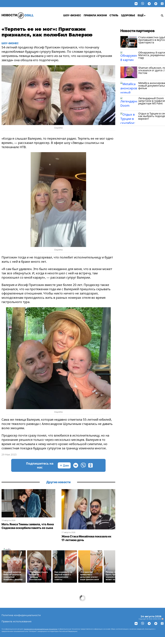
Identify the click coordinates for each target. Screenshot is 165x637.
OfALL (18, 15)
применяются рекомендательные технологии (40, 629)
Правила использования (16, 621)
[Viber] (142, 3)
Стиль (113, 15)
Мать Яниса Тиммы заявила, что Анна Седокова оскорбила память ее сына (28, 526)
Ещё (141, 15)
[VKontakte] (136, 3)
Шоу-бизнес (72, 15)
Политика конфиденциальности (21, 615)
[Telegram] (149, 3)
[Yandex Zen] (155, 3)
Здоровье (128, 15)
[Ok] (162, 3)
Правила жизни (95, 15)
